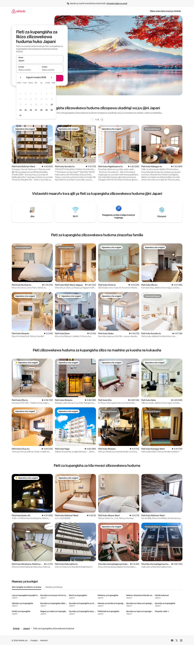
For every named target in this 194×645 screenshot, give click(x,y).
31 (20, 115)
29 (46, 110)
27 (36, 110)
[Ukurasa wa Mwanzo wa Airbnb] (18, 11)
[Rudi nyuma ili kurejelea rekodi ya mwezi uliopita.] (21, 77)
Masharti (44, 640)
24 (20, 110)
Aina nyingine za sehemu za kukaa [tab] (26, 587)
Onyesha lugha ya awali (117, 3)
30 (52, 110)
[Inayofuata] (102, 119)
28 (41, 110)
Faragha (34, 640)
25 (26, 110)
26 (31, 110)
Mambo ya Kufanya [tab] (54, 587)
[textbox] (28, 69)
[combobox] (39, 60)
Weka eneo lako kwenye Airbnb (165, 11)
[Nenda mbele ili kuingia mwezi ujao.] (51, 77)
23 (52, 104)
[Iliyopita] (92, 119)
